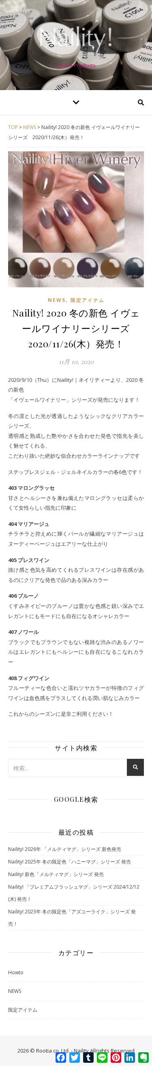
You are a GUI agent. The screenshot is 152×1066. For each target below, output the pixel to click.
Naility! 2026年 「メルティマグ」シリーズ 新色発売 (64, 849)
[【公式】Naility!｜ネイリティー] (76, 38)
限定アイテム (88, 300)
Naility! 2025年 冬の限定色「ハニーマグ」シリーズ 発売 (69, 861)
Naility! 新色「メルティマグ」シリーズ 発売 (56, 874)
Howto (16, 972)
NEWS (57, 300)
